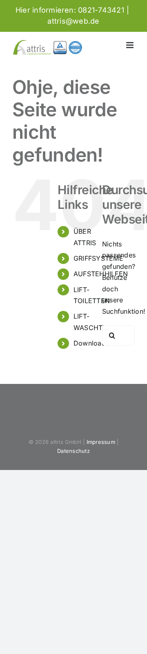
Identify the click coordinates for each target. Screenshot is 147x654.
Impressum (101, 442)
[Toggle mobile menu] (130, 45)
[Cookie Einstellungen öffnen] (14, 643)
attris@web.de (73, 21)
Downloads (91, 343)
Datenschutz (73, 451)
